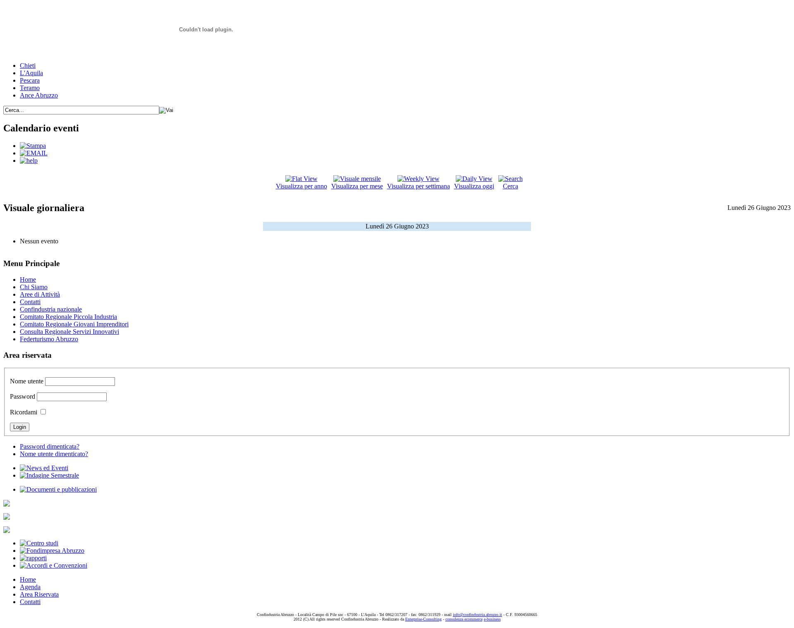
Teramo (30, 87)
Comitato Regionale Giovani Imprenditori (74, 324)
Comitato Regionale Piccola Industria (68, 316)
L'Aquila (31, 72)
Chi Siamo (34, 286)
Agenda (30, 586)
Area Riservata (39, 594)
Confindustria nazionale (51, 309)
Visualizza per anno (301, 186)
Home (28, 279)
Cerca (510, 186)
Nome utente (26, 381)
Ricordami (23, 412)
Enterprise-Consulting (423, 619)
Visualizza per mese (357, 186)
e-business (492, 619)
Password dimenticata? (49, 446)
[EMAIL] (34, 153)
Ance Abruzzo (39, 95)
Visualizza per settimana (418, 186)
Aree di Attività (40, 294)
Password (22, 396)
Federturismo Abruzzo (49, 339)
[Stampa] (33, 145)
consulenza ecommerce (464, 619)
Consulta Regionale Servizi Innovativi (69, 331)
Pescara (30, 80)
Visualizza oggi (474, 186)
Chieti (28, 65)
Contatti (30, 301)
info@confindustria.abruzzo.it (477, 614)
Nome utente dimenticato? (54, 453)
